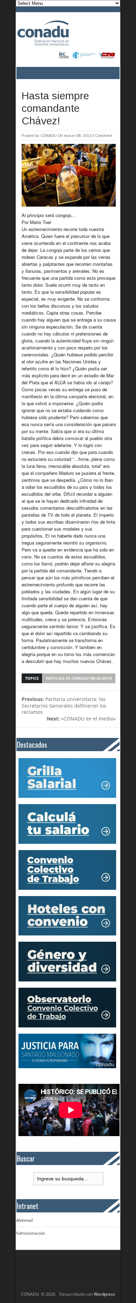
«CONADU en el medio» (81, 718)
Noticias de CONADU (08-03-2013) (79, 678)
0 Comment (102, 135)
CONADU (48, 135)
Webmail (24, 1220)
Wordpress (104, 1294)
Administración (30, 1233)
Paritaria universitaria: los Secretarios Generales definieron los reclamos (64, 705)
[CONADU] (58, 33)
